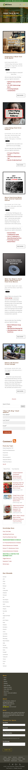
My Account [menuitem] (6, 691)
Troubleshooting (8, 64)
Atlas (4, 581)
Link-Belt (5, 634)
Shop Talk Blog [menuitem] (7, 685)
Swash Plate (19, 287)
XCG (4, 663)
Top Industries (15, 469)
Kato (4, 622)
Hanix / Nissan (6, 606)
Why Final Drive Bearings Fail (14, 328)
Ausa (4, 583)
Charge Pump (14, 65)
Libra (4, 631)
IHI (3, 613)
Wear (8, 67)
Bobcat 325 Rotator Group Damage (12, 363)
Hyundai (5, 611)
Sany (4, 650)
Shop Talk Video (7, 531)
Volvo (4, 661)
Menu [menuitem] (5, 675)
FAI (3, 597)
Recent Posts (7, 469)
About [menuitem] (5, 679)
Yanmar (5, 666)
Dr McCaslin (8, 133)
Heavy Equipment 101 (8, 448)
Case (4, 588)
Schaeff (4, 652)
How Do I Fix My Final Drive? (14, 160)
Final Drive (5, 452)
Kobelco (5, 624)
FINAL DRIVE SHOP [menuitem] (8, 689)
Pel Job (4, 645)
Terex (4, 659)
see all (4, 464)
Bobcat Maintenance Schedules (10, 545)
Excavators (5, 455)
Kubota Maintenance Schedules (10, 551)
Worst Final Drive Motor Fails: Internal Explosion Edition (13, 199)
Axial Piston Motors (12, 287)
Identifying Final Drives (8, 534)
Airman (4, 576)
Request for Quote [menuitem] (8, 687)
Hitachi (4, 609)
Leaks (10, 137)
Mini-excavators (7, 457)
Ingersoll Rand (6, 615)
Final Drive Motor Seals (15, 135)
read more (20, 95)
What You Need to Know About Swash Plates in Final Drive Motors (13, 280)
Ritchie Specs (6, 564)
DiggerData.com (7, 558)
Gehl (4, 604)
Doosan (5, 595)
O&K (4, 643)
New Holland (6, 640)
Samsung (5, 647)
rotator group (15, 64)
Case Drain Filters (15, 137)
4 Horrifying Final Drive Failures (13, 128)
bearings (6, 138)
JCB (3, 618)
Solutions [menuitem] (6, 683)
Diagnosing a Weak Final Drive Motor (13, 57)
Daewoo (5, 592)
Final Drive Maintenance (9, 450)
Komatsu (5, 627)
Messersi (5, 636)
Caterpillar (5, 590)
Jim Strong (8, 62)
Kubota (4, 629)
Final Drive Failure (7, 462)
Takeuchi (5, 657)
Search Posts (6, 404)
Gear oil (6, 137)
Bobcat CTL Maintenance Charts (11, 548)
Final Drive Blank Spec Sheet (10, 537)
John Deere (5, 620)
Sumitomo (5, 654)
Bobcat (4, 586)
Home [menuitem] (5, 677)
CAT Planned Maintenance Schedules (12, 542)
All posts (14, 399)
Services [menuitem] (5, 681)
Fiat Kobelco (6, 602)
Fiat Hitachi (5, 599)
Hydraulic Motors (7, 459)
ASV (4, 579)
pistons (19, 370)
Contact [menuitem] (5, 695)
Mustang (5, 638)
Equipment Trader (7, 561)
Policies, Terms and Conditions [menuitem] (10, 693)
